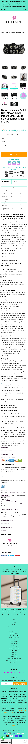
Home (2, 32)
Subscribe (20, 684)
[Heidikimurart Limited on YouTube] (20, 672)
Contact (14, 652)
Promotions (14, 656)
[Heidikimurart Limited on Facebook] (8, 672)
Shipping (3, 134)
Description (6, 182)
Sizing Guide (14, 643)
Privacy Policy (14, 629)
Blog (14, 665)
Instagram (11, 504)
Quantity (3, 145)
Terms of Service (14, 633)
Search (14, 622)
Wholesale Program (14, 646)
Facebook (4, 504)
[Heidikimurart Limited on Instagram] (14, 672)
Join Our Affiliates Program (14, 658)
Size (2, 138)
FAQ (14, 639)
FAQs (15, 182)
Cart (26, 9)
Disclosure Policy (14, 635)
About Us (14, 624)
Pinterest (17, 504)
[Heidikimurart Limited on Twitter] (4, 672)
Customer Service (14, 637)
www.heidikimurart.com (12, 501)
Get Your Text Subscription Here (14, 663)
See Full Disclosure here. (16, 726)
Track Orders (14, 650)
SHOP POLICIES (5, 495)
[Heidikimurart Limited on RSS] (23, 672)
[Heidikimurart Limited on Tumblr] (17, 672)
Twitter (23, 504)
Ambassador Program (14, 648)
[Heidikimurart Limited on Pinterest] (11, 672)
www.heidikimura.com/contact (16, 492)
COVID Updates (14, 641)
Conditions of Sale (14, 631)
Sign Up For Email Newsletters (14, 660)
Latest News (14, 566)
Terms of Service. (8, 712)
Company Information (14, 627)
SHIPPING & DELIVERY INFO (9, 509)
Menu (4, 9)
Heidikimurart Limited (19, 730)
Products (14, 654)
